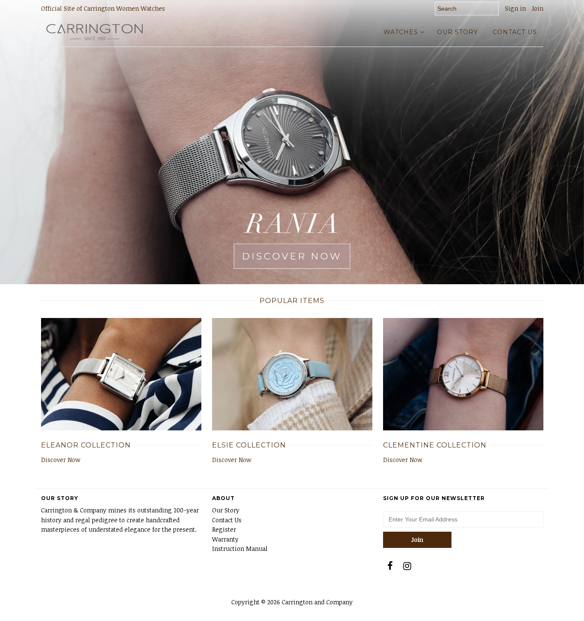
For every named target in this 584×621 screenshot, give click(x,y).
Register (224, 529)
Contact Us (227, 520)
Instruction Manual (240, 548)
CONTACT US (515, 32)
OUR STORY (457, 32)
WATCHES (400, 32)
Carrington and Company (317, 602)
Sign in (515, 8)
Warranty (225, 539)
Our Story (225, 510)
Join (537, 8)
